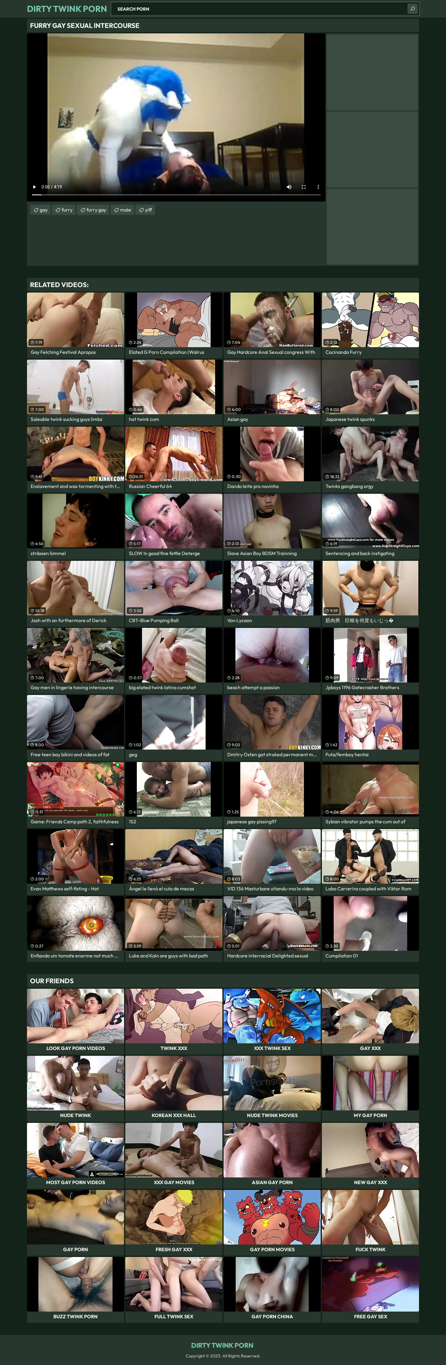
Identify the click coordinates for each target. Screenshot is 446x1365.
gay (44, 210)
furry (67, 210)
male (125, 210)
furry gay (96, 210)
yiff (148, 210)
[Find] (412, 9)
